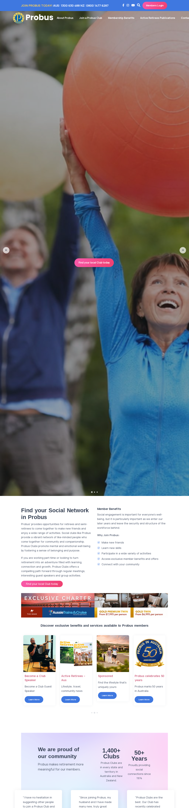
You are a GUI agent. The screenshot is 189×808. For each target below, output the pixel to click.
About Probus (65, 18)
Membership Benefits (121, 18)
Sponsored (64, 676)
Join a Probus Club (90, 18)
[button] (6, 250)
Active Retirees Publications (157, 18)
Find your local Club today (94, 262)
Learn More (29, 699)
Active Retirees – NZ (145, 676)
